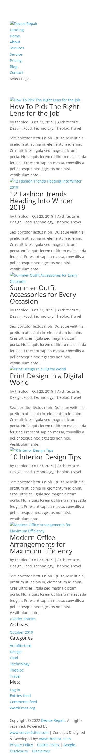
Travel (76, 128)
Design (16, 128)
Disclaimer (41, 751)
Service (16, 54)
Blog (13, 66)
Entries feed (20, 695)
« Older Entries (23, 618)
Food (28, 128)
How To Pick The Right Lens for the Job (44, 110)
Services (17, 48)
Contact (16, 72)
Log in (15, 689)
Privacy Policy (21, 744)
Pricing (16, 60)
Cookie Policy (48, 744)
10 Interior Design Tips (45, 456)
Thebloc (62, 128)
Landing (17, 29)
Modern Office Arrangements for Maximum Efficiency (41, 544)
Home (15, 36)
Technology (43, 128)
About (15, 41)
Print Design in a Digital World (46, 379)
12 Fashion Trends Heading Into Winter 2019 (41, 200)
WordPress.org (22, 708)
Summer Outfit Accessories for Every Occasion (43, 294)
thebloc (21, 122)
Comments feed (23, 701)
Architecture (68, 122)
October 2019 (21, 632)
